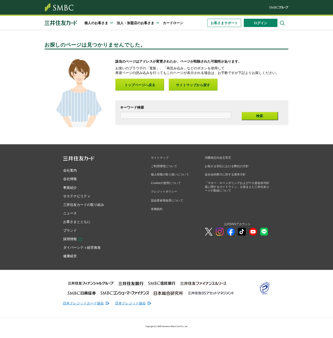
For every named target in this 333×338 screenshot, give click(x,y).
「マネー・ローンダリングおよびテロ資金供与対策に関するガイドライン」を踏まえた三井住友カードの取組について (237, 186)
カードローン (173, 23)
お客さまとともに (76, 222)
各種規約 (157, 209)
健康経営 (70, 256)
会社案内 (70, 170)
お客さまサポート (224, 23)
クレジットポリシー (164, 191)
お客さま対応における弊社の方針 (227, 166)
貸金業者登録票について (167, 200)
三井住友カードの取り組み (83, 205)
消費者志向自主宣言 (218, 157)
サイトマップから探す (193, 85)
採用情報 (70, 239)
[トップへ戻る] (301, 330)
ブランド (70, 230)
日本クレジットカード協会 (83, 303)
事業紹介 (70, 188)
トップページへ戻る (140, 85)
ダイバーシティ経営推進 (82, 247)
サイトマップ (159, 157)
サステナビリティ (76, 196)
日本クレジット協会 (130, 303)
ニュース (70, 213)
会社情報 (70, 179)
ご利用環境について (164, 166)
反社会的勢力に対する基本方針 (225, 174)
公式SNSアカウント (237, 224)
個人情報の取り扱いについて (170, 174)
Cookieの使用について (166, 183)
